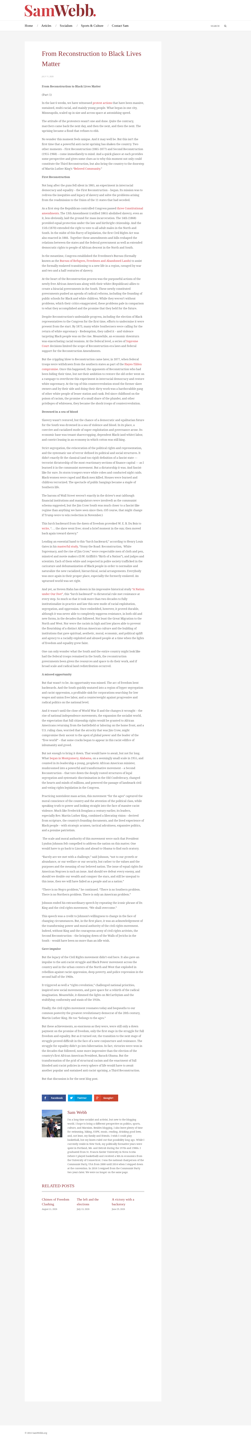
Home (29, 25)
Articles (46, 25)
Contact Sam (120, 25)
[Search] (223, 26)
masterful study (67, 546)
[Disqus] (93, 1264)
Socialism (66, 25)
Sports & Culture (92, 25)
